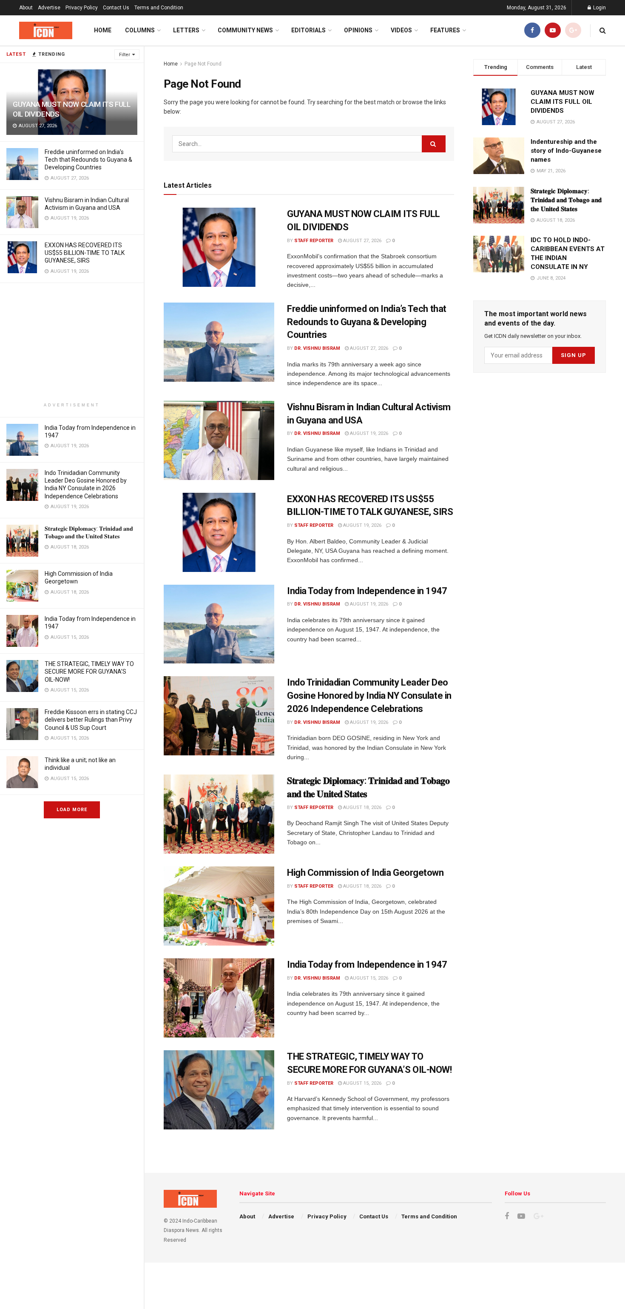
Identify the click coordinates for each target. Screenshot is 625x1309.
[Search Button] (434, 143)
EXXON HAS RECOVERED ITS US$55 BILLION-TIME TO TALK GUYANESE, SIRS (85, 253)
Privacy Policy (81, 8)
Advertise (49, 8)
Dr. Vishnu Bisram (317, 348)
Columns (140, 30)
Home (102, 30)
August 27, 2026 (361, 240)
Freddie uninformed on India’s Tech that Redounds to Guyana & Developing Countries (88, 160)
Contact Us (116, 8)
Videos (401, 30)
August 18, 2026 (361, 807)
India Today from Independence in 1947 (367, 591)
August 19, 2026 (368, 433)
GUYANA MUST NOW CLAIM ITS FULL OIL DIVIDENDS (562, 101)
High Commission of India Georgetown (365, 872)
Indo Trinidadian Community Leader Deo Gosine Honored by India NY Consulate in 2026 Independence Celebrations (369, 695)
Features (445, 30)
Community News (245, 30)
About (26, 8)
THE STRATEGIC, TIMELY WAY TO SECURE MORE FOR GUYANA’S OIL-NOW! (89, 671)
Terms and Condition (158, 8)
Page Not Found (203, 64)
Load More (72, 809)
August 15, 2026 (368, 978)
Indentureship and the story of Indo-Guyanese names (566, 150)
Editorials (308, 30)
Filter (124, 54)
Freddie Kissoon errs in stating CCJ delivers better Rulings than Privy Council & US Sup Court (91, 720)
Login (599, 8)
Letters (186, 30)
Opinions (358, 30)
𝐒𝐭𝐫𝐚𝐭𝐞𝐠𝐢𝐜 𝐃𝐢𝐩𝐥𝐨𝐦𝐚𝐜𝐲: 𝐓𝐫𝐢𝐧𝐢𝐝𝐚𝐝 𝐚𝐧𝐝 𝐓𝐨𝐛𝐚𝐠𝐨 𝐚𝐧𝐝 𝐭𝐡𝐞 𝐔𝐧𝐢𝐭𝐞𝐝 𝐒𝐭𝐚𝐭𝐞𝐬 (566, 200)
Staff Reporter (313, 240)
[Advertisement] (72, 342)
